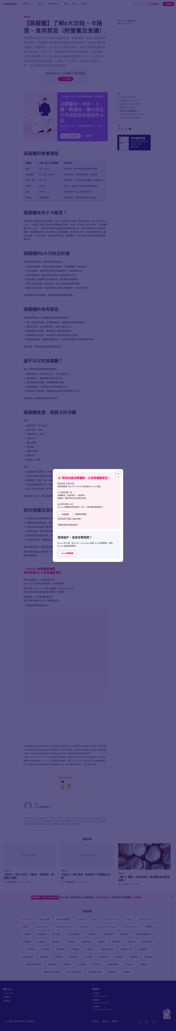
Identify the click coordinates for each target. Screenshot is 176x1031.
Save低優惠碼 (67, 553)
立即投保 (65, 514)
